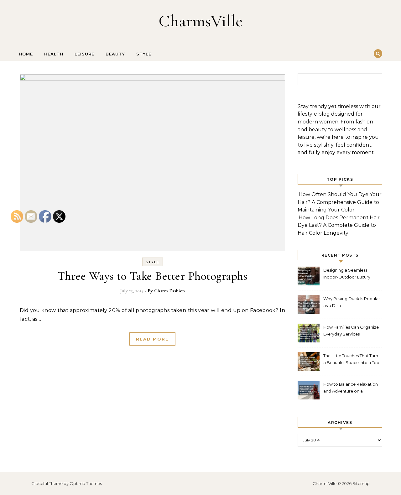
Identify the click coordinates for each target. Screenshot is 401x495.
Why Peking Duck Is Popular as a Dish (351, 302)
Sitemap (361, 483)
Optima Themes (86, 483)
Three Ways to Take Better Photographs (152, 276)
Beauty (115, 53)
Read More (152, 338)
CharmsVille (200, 21)
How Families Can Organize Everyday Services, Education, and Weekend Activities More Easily (351, 331)
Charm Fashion (169, 291)
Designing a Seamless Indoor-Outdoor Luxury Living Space (346, 274)
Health (53, 53)
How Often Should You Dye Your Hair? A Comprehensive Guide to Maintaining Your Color (340, 202)
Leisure (84, 53)
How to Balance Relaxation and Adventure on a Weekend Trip (350, 388)
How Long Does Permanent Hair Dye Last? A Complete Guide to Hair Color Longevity (339, 225)
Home (26, 53)
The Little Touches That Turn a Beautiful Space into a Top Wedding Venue (351, 360)
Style (143, 53)
